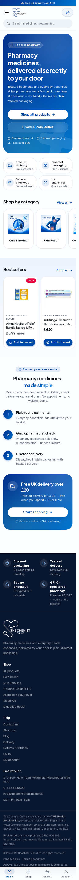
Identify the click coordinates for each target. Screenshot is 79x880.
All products (11, 671)
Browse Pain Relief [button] (38, 127)
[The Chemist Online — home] (19, 12)
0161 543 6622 (14, 788)
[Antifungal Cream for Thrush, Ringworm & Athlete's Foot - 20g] (58, 294)
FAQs (7, 754)
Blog (6, 736)
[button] (67, 12)
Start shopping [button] (35, 512)
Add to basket (23, 342)
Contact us (11, 724)
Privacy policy (11, 859)
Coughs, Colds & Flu (17, 689)
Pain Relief (10, 677)
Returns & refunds (15, 748)
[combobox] (37, 23)
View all (62, 202)
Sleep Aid (9, 701)
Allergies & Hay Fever (17, 695)
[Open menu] (7, 12)
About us (9, 730)
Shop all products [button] (35, 114)
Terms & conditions (33, 859)
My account (11, 760)
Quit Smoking (12, 683)
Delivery (9, 742)
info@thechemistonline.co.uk (23, 794)
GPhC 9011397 (50, 835)
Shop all (62, 270)
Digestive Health (14, 707)
